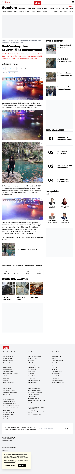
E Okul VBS (30, 363)
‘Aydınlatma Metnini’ (9, 462)
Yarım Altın (55, 367)
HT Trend (33, 11)
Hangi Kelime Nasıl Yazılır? (10, 408)
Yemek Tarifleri (56, 352)
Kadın (46, 8)
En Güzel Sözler (7, 410)
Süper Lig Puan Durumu (58, 382)
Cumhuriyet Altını (57, 371)
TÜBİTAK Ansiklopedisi (9, 401)
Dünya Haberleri (7, 365)
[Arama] (2, 2)
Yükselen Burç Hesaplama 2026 (36, 400)
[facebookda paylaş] (3, 68)
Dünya (28, 8)
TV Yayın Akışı (31, 378)
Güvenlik (21, 11)
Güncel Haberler (7, 358)
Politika (4, 11)
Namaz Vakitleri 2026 (33, 354)
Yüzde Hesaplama (33, 403)
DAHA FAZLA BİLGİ (10, 465)
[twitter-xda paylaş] (6, 68)
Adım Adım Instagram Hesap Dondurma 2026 (36, 407)
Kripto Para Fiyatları (8, 382)
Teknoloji (65, 8)
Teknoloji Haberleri (8, 371)
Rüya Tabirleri (7, 395)
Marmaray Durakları (8, 414)
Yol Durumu (31, 373)
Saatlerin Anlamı (56, 356)
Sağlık (52, 8)
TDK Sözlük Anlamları (9, 390)
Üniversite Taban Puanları (10, 392)
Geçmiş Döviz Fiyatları (34, 405)
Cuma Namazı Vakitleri (34, 356)
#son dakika (29, 265)
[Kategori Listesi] (73, 2)
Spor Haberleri (7, 363)
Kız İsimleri (6, 419)
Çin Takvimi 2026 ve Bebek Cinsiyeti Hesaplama (35, 393)
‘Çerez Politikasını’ (21, 460)
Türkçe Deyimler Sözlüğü (34, 390)
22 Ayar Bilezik (56, 373)
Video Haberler (7, 388)
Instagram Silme (32, 382)
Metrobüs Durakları (8, 412)
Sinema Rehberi (32, 376)
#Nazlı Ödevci (18, 265)
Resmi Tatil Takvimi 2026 (35, 414)
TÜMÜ (47, 194)
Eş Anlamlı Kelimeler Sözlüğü (11, 406)
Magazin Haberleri (8, 360)
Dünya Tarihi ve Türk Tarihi (10, 397)
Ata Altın (54, 369)
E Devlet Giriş (31, 365)
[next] (42, 292)
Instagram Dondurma (34, 380)
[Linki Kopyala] (25, 68)
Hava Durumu (31, 371)
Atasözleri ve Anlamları (34, 388)
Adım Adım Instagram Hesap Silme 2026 (36, 411)
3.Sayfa (10, 11)
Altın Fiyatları (6, 376)
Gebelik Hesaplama (33, 398)
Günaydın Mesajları (57, 360)
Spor (33, 8)
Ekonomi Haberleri (8, 356)
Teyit (50, 11)
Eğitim (15, 11)
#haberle (39, 265)
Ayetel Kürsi (55, 354)
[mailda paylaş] (17, 68)
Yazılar (58, 8)
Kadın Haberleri (7, 369)
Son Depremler (32, 369)
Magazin (40, 8)
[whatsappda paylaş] (14, 68)
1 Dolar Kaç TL (55, 376)
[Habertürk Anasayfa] (37, 2)
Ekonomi (22, 8)
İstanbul (55, 11)
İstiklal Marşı (31, 360)
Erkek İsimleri (6, 416)
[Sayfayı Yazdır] (21, 68)
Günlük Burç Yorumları (34, 367)
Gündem (9, 7)
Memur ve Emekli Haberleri (10, 373)
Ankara (45, 11)
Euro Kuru (5, 380)
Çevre (65, 11)
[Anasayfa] (6, 347)
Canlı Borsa (31, 352)
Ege (61, 11)
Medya (39, 11)
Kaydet (66, 428)
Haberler (4, 40)
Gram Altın (55, 363)
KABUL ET (22, 465)
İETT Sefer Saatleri (32, 396)
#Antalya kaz (6, 265)
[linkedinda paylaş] (10, 68)
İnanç (27, 11)
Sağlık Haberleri (7, 367)
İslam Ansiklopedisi (8, 399)
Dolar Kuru (6, 378)
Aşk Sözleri (55, 358)
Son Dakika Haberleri (9, 352)
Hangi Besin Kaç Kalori (9, 403)
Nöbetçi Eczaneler (33, 358)
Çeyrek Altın (55, 365)
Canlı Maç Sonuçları (57, 380)
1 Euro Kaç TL (55, 378)
